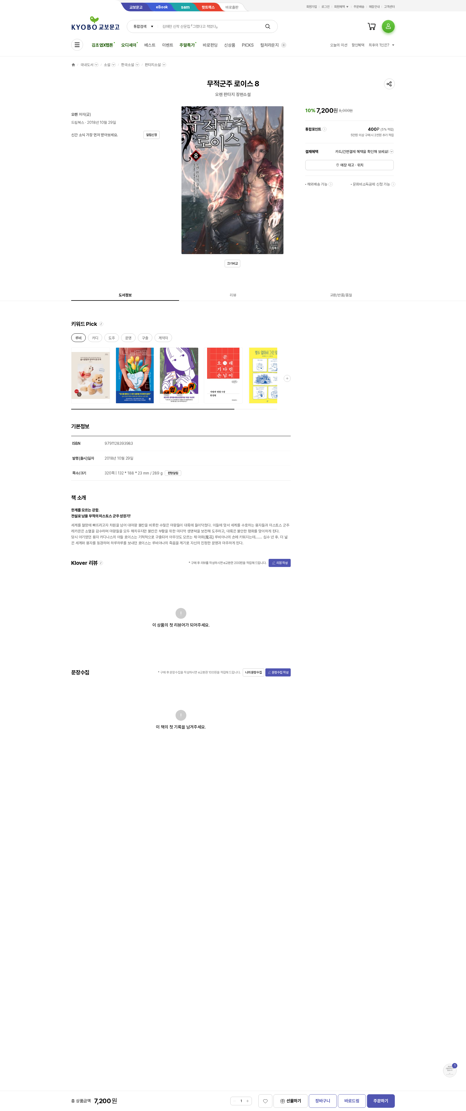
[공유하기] (389, 83)
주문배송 (359, 7)
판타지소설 (153, 65)
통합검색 (139, 26)
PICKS (248, 45)
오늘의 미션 (338, 45)
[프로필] (388, 26)
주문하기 (381, 1100)
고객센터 (389, 7)
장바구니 (322, 1100)
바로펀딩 (210, 45)
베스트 (150, 45)
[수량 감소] (234, 1101)
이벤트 (167, 45)
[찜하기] (265, 1101)
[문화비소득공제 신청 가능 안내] (393, 184)
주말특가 (187, 45)
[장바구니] (371, 26)
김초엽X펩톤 (102, 45)
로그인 (325, 7)
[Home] (73, 65)
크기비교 (232, 263)
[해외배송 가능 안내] (330, 184)
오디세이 (128, 45)
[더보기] (283, 45)
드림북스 (77, 122)
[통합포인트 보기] (324, 129)
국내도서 (86, 65)
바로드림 (351, 1100)
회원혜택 (339, 7)
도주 (111, 339)
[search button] (268, 26)
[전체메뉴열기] (77, 45)
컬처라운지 (269, 45)
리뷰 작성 (282, 563)
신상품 (229, 45)
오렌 (74, 114)
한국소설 (127, 65)
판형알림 (173, 473)
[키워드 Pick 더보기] (287, 378)
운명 (128, 339)
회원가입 (311, 7)
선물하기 (293, 1100)
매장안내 (374, 7)
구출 (145, 339)
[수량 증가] (247, 1101)
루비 (78, 339)
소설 (107, 65)
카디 (95, 339)
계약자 (163, 339)
